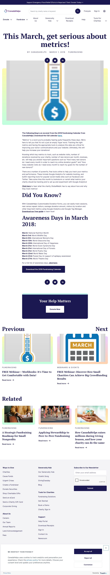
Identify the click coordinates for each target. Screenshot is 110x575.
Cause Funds (8, 476)
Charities (6, 472)
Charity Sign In (44, 509)
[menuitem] (8, 19)
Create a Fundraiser (11, 485)
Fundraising (75, 52)
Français (87, 11)
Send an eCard (9, 498)
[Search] (77, 11)
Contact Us (42, 534)
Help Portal (42, 521)
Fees (4, 535)
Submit (90, 488)
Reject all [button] (88, 558)
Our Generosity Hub (46, 472)
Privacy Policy (7, 573)
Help (83, 19)
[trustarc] (103, 573)
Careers (6, 518)
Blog (40, 485)
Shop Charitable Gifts (11, 493)
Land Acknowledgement (12, 531)
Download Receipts (69, 19)
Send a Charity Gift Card (13, 502)
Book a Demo (43, 505)
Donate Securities (10, 489)
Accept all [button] (88, 551)
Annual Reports (9, 527)
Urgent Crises (8, 480)
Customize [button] (88, 565)
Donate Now (55, 309)
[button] (106, 548)
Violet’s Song (43, 476)
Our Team (7, 522)
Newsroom (42, 538)
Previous (13, 329)
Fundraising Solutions (47, 497)
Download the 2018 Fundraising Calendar (43, 269)
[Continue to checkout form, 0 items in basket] (105, 11)
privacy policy (32, 560)
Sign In (97, 11)
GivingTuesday (44, 480)
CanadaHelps (39, 52)
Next (102, 329)
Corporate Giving (10, 506)
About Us (35, 19)
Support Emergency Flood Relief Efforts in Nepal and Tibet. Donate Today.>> (55, 2)
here (60, 136)
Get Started (43, 501)
